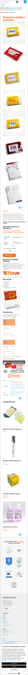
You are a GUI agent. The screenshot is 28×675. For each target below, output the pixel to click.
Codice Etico (5, 634)
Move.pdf (8, 356)
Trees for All (5, 622)
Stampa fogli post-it (6, 237)
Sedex (4, 617)
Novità (16, 386)
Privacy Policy (6, 630)
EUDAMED (5, 621)
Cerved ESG (5, 614)
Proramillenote (14, 395)
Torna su (23, 207)
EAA (3, 633)
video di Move (10, 276)
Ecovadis (4, 618)
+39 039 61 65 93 (5, 2)
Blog (4, 640)
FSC (4, 620)
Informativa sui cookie (7, 632)
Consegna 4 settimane (15, 384)
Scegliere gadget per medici (8, 643)
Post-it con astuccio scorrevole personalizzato (17, 392)
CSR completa (6, 625)
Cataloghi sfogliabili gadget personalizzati (11, 641)
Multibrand (13, 392)
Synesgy (4, 616)
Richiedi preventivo (9, 255)
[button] (25, 1)
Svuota (13, 245)
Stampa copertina (6, 243)
